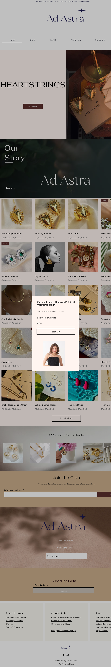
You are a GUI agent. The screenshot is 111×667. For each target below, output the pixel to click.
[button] (105, 301)
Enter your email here (46, 318)
